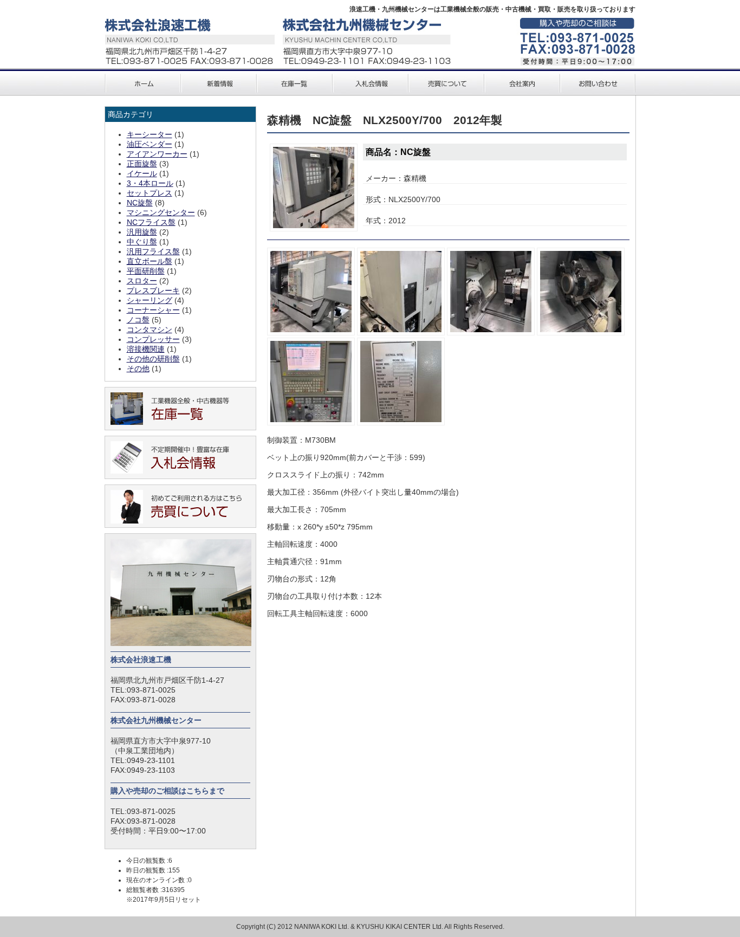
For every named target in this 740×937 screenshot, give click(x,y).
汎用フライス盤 (153, 251)
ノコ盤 (138, 319)
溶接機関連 (146, 349)
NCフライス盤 (151, 222)
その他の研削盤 (153, 358)
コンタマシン (149, 329)
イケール (142, 173)
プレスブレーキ (153, 290)
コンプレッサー (153, 339)
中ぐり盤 (142, 241)
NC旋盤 (140, 202)
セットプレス (149, 193)
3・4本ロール (150, 183)
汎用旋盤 (142, 232)
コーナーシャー (153, 310)
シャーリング (149, 300)
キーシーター (149, 134)
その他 (138, 368)
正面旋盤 (142, 163)
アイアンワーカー (157, 154)
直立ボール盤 (149, 261)
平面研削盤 (146, 271)
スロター (142, 280)
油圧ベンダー (149, 144)
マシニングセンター (161, 212)
